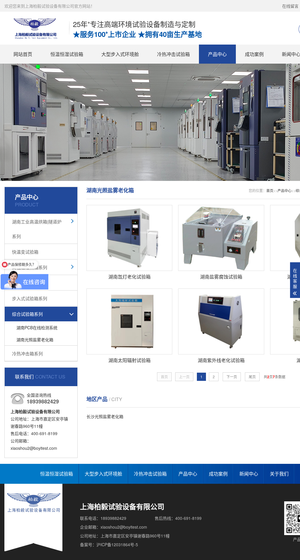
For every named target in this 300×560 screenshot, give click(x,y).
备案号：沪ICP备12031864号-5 (109, 544)
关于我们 (279, 473)
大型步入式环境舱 (120, 54)
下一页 (231, 376)
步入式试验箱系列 (29, 298)
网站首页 (22, 54)
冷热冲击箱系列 (27, 353)
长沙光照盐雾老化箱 (104, 416)
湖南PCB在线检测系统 (36, 327)
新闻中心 (248, 473)
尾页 (252, 376)
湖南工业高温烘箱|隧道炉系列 (37, 228)
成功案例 (254, 54)
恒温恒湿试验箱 (66, 54)
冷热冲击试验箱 (173, 54)
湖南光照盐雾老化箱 (34, 339)
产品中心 (217, 54)
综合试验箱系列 (27, 314)
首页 (269, 190)
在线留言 (290, 6)
